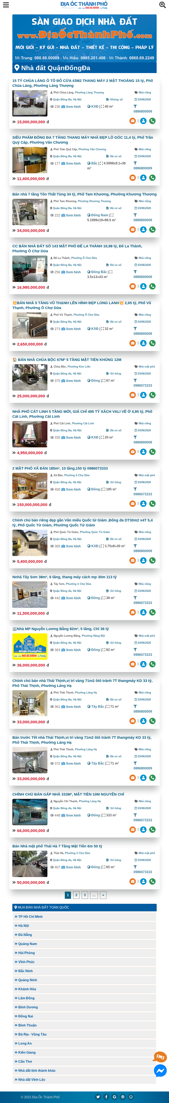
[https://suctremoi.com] (131, 1097)
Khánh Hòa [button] (27, 989)
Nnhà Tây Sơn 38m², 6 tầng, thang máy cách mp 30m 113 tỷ (64, 577)
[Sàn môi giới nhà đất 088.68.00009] (84, 38)
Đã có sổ (115, 156)
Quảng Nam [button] (27, 944)
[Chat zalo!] (160, 1061)
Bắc (93, 163)
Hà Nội (77, 99)
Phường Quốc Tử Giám (95, 532)
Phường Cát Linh (83, 423)
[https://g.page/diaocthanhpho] (114, 1097)
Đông (95, 380)
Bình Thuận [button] (27, 1025)
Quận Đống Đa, (63, 99)
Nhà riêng (145, 92)
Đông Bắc (98, 272)
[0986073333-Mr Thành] (143, 395)
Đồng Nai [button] (25, 1016)
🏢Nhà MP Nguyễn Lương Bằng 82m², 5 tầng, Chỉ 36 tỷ (60, 629)
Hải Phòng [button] (26, 953)
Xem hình (73, 106)
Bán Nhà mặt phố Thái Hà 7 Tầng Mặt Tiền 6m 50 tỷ (57, 846)
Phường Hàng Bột (93, 635)
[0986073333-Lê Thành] (143, 503)
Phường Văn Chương (92, 149)
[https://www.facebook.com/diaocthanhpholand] (106, 1097)
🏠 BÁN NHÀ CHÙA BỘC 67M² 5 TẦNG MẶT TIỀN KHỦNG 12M (66, 360)
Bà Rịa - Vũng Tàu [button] (32, 1034)
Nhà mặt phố (147, 366)
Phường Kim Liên (79, 366)
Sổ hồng (115, 373)
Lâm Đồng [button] (26, 998)
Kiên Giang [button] (27, 1052)
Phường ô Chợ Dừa (76, 475)
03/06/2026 (144, 99)
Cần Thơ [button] (25, 1061)
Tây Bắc (97, 706)
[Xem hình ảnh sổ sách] (133, 120)
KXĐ (94, 106)
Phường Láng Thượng (89, 92)
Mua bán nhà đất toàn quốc (43, 907)
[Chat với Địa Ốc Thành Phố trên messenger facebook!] (160, 1074)
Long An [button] (25, 1043)
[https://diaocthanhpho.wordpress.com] (123, 1097)
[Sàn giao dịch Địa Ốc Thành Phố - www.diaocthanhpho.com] (84, 8)
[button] (6, 5)
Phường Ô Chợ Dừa (84, 257)
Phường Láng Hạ (86, 692)
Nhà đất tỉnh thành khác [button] (37, 1070)
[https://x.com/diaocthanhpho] (98, 1097)
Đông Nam (99, 215)
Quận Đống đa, (63, 373)
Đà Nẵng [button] (25, 935)
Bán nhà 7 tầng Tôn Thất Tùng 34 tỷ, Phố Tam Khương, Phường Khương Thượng (84, 194)
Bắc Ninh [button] (25, 971)
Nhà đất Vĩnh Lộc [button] (31, 1079)
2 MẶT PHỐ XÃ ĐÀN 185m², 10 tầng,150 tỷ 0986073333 (60, 468)
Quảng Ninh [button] (27, 980)
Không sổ (116, 99)
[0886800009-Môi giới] (143, 120)
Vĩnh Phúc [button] (26, 962)
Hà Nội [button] (23, 925)
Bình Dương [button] (28, 1007)
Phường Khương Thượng (94, 201)
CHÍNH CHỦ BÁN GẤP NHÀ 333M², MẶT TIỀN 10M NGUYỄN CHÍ (68, 794)
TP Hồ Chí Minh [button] (30, 916)
